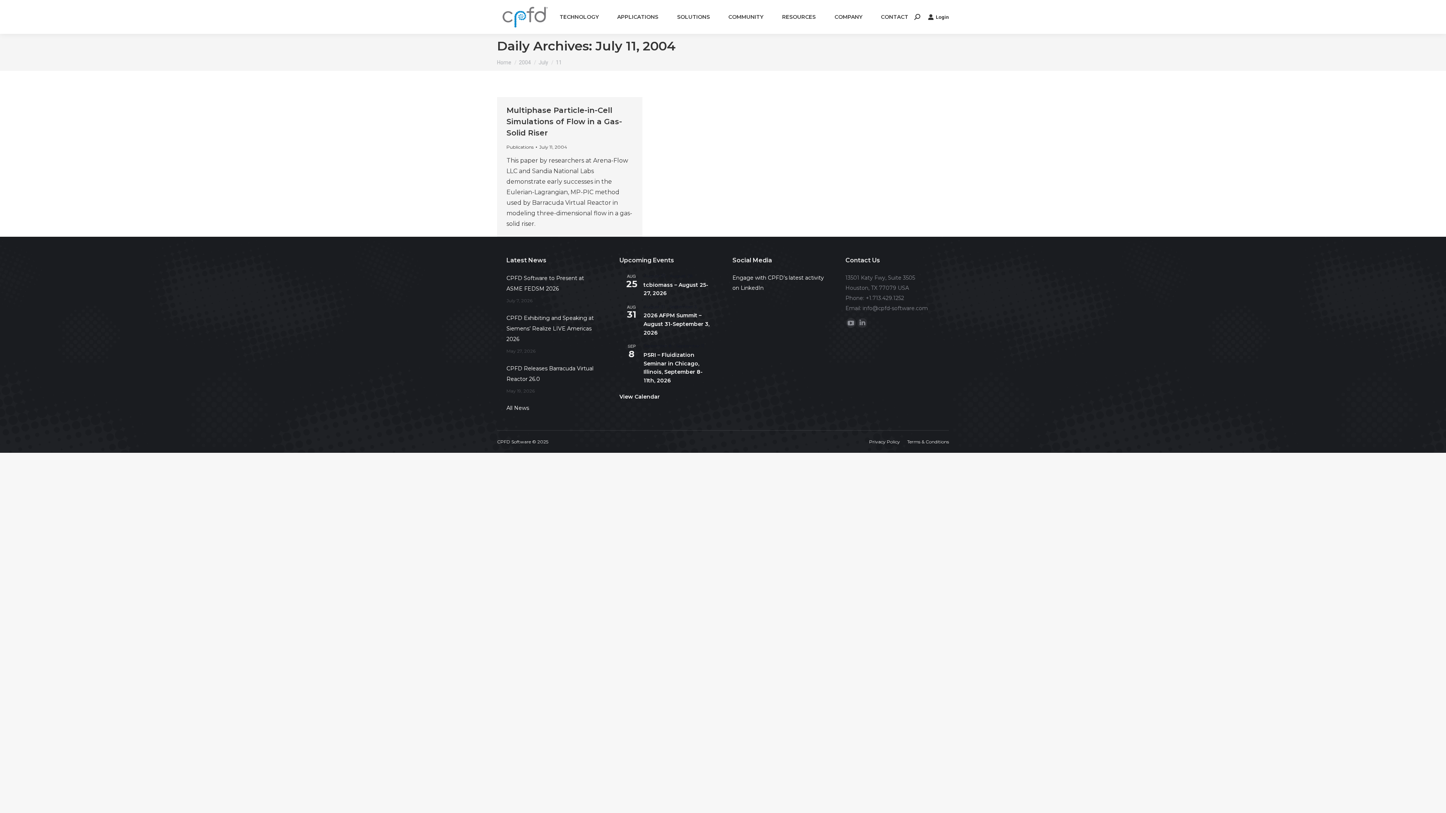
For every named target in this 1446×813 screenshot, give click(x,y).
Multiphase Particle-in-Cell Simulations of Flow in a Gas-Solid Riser (564, 121)
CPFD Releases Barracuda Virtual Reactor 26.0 (549, 373)
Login (942, 17)
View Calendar (639, 396)
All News (517, 408)
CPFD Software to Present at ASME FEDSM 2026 (545, 283)
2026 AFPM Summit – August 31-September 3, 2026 (676, 324)
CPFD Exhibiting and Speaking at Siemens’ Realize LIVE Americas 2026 (550, 329)
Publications (520, 147)
